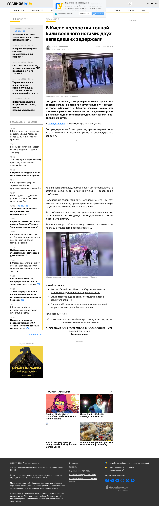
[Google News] (127, 480)
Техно (117, 10)
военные (56, 313)
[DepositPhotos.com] (117, 488)
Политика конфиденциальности (82, 475)
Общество (37, 10)
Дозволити (98, 13)
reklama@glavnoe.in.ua (119, 467)
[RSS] (133, 480)
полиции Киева (56, 123)
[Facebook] (107, 480)
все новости (35, 334)
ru (152, 3)
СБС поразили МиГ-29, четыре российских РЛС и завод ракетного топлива (23, 280)
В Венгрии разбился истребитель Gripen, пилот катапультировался (23, 308)
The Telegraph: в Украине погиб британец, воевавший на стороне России (25, 161)
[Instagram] (122, 480)
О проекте (73, 463)
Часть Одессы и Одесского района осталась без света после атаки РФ (23, 197)
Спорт (131, 10)
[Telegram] (117, 480)
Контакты (73, 467)
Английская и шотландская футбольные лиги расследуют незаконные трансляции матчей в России (25, 237)
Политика (19, 10)
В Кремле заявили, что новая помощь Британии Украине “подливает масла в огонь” (25, 223)
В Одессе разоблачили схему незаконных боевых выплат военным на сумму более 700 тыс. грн (25, 266)
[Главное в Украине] (19, 4)
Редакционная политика (79, 471)
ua (148, 3)
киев (64, 313)
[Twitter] (112, 480)
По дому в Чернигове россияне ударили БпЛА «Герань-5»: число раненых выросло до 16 (24, 323)
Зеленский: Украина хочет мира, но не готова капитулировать (23, 210)
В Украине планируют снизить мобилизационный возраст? (25, 173)
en (156, 3)
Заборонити (85, 13)
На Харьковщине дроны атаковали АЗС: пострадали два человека (24, 251)
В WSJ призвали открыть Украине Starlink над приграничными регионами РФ (25, 184)
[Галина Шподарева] (48, 49)
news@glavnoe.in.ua (118, 463)
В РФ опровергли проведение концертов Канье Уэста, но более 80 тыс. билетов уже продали (25, 134)
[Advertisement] (79, 163)
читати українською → (104, 46)
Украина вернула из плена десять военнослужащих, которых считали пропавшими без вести (25, 294)
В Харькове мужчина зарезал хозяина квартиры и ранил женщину (24, 148)
